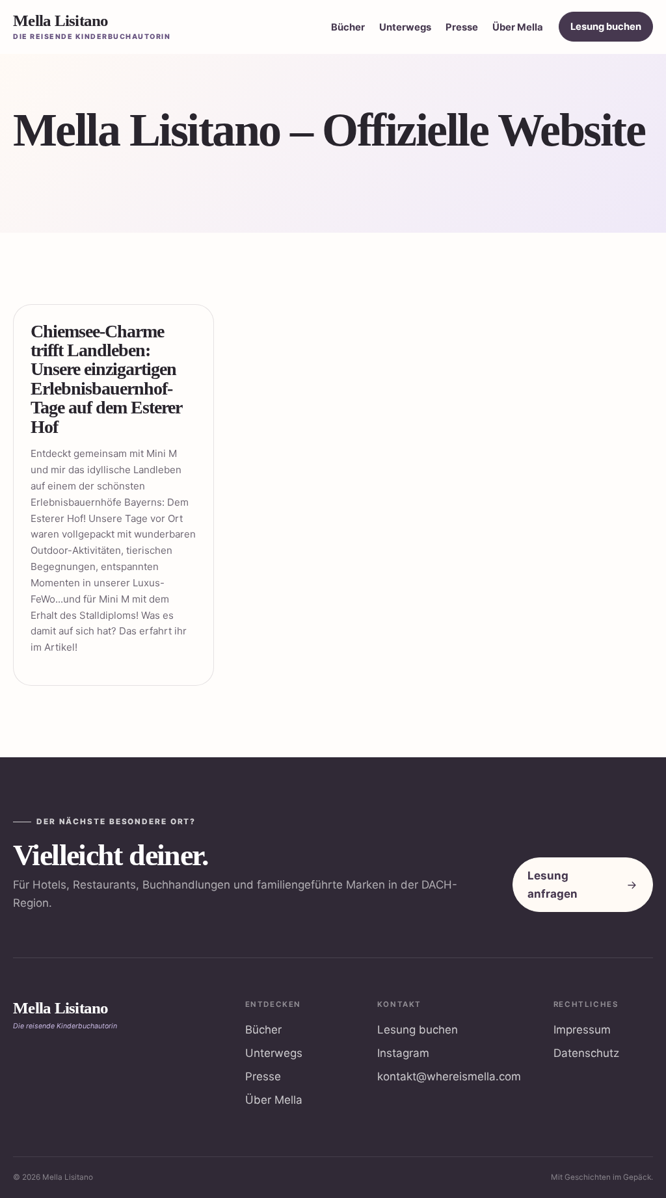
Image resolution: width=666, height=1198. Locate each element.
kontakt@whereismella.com (449, 1076)
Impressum (582, 1029)
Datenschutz (586, 1053)
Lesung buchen (605, 27)
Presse (462, 27)
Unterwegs (405, 27)
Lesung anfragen (552, 884)
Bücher (348, 27)
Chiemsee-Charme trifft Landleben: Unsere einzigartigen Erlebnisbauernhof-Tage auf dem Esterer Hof (106, 379)
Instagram (403, 1053)
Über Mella (517, 27)
